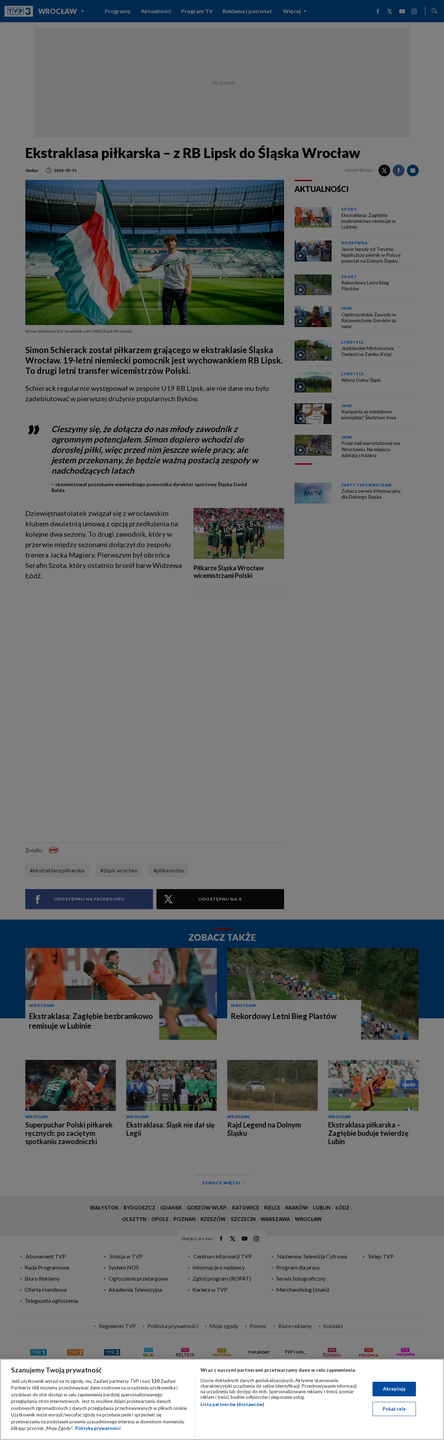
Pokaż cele (394, 1408)
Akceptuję (394, 1388)
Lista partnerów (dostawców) (232, 1404)
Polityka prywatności (98, 1428)
